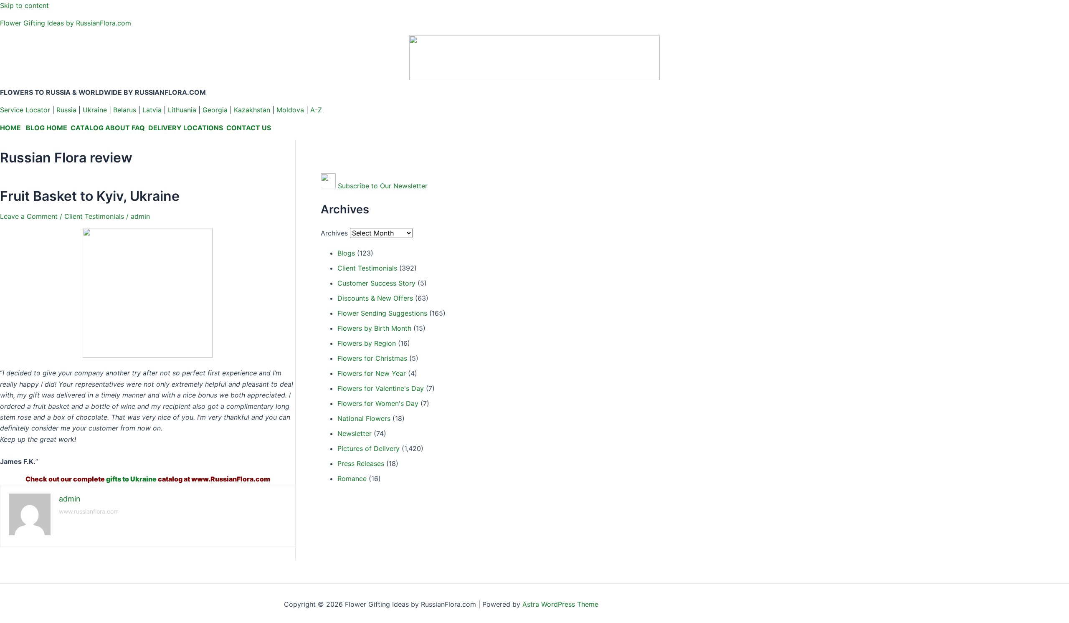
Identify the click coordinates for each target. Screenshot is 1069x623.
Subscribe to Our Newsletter (383, 186)
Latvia (152, 110)
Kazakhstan (252, 110)
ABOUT (117, 128)
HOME (10, 128)
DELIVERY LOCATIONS (185, 128)
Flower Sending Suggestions (382, 313)
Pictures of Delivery (368, 448)
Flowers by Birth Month (374, 328)
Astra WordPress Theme (560, 604)
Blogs (346, 253)
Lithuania (182, 110)
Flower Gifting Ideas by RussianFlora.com (65, 23)
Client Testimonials (94, 216)
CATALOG (87, 128)
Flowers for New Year (371, 373)
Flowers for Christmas (372, 358)
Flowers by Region (366, 343)
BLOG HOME (46, 128)
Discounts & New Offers (375, 298)
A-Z (316, 110)
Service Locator (25, 110)
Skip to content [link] (24, 5)
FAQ (138, 128)
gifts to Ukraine (131, 479)
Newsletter (354, 433)
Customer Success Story (376, 283)
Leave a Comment (29, 216)
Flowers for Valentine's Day (380, 388)
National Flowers (363, 418)
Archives (334, 233)
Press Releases (360, 463)
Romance (352, 478)
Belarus (124, 110)
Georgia (215, 110)
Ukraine (95, 110)
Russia (66, 110)
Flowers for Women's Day (377, 403)
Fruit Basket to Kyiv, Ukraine (90, 196)
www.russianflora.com (89, 511)
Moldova (290, 110)
